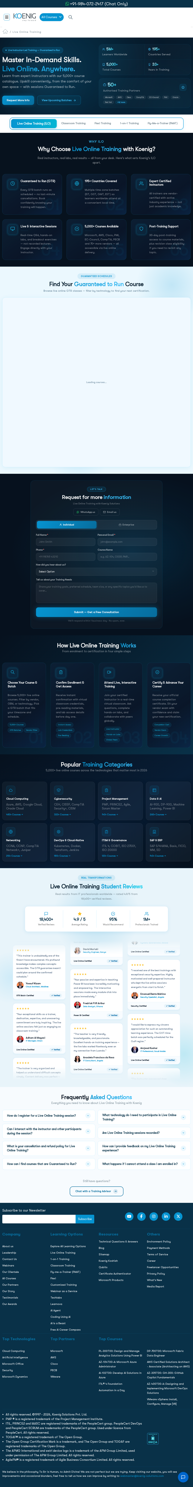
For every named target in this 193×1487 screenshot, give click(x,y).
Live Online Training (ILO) (34, 123)
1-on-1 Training (129, 123)
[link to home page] (25, 17)
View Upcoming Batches (57, 100)
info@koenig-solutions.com (99, 311)
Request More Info (18, 100)
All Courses (49, 17)
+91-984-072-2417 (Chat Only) (99, 4)
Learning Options (13, 268)
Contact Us (9, 276)
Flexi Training (103, 123)
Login (96, 326)
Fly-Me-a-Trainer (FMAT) (163, 123)
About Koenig (10, 252)
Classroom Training (73, 123)
